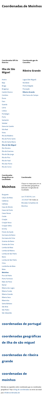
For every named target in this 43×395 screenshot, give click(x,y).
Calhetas (5, 204)
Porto (4, 117)
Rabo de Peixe (7, 282)
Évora (4, 98)
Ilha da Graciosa (7, 151)
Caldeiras (5, 201)
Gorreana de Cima (8, 238)
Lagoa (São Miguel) (29, 80)
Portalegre (5, 114)
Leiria (4, 108)
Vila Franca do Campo (30, 95)
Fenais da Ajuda (7, 232)
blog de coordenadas (21, 389)
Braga (4, 86)
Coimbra (5, 95)
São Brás (5, 307)
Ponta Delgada (28, 86)
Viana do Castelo (8, 126)
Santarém (5, 120)
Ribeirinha (5, 300)
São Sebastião (7, 313)
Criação (4, 219)
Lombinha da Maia (8, 266)
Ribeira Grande (29, 92)
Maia (3, 269)
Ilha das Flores (7, 164)
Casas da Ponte (7, 210)
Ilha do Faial (6, 160)
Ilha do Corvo (6, 167)
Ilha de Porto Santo (9, 139)
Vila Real (5, 129)
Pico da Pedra (7, 275)
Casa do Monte (7, 207)
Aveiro (4, 80)
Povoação (26, 89)
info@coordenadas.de (12, 393)
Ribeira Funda (7, 291)
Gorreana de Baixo (8, 235)
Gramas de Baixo (8, 241)
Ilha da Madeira (7, 136)
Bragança (5, 89)
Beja (3, 83)
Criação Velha (7, 226)
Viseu (4, 132)
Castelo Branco (7, 92)
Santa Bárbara (7, 303)
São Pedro (5, 310)
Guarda (4, 104)
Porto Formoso (7, 279)
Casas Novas (6, 213)
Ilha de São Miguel (9, 145)
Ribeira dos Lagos (8, 288)
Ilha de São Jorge (8, 154)
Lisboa (4, 111)
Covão (4, 216)
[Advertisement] (21, 34)
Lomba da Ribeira (8, 251)
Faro (3, 101)
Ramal (4, 285)
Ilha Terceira (6, 148)
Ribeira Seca (6, 297)
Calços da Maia (7, 198)
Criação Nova (6, 222)
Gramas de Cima (8, 244)
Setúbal (4, 123)
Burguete (5, 194)
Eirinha (4, 229)
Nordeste (26, 83)
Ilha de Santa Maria (9, 142)
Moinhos (5, 272)
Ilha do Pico (6, 157)
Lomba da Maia (7, 247)
